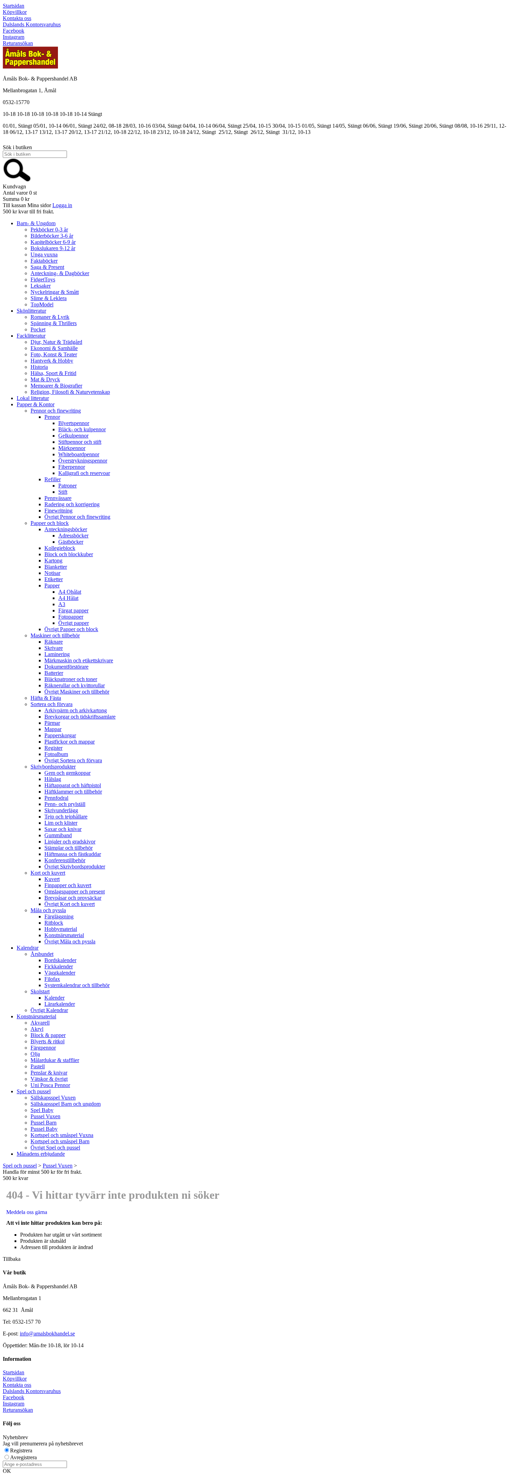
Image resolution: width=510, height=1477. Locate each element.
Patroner (67, 486)
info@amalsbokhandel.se (47, 1333)
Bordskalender (60, 960)
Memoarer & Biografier (56, 386)
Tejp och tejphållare (65, 817)
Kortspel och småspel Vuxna (62, 1135)
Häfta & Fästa (46, 698)
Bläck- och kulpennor (82, 429)
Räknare (53, 642)
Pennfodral (56, 798)
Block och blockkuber (68, 554)
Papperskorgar (60, 735)
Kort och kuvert (48, 873)
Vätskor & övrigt (49, 1079)
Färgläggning (59, 916)
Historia (39, 367)
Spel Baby (42, 1110)
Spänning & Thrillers (54, 323)
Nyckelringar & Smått (55, 292)
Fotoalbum (56, 754)
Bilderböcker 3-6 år (52, 236)
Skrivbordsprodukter (53, 767)
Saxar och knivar (63, 829)
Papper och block (50, 523)
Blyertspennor (73, 423)
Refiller (52, 479)
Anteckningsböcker (65, 529)
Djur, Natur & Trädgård (56, 342)
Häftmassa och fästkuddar (72, 854)
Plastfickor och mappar (69, 742)
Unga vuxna (44, 254)
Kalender (54, 998)
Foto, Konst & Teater (54, 354)
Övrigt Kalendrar (49, 1010)
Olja (35, 1054)
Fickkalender (58, 966)
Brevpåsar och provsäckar (72, 898)
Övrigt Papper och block (71, 629)
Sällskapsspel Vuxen (53, 1098)
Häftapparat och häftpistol (72, 785)
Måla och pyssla (48, 910)
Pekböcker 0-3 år (49, 229)
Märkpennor (71, 448)
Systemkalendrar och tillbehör (77, 985)
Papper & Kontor (35, 404)
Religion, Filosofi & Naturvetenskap (70, 392)
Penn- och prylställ (64, 804)
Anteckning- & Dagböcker (60, 273)
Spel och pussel (34, 1091)
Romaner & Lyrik (50, 317)
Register (53, 748)
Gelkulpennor (73, 436)
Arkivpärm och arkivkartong (75, 710)
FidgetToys (43, 279)
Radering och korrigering (72, 504)
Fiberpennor (71, 467)
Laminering (57, 654)
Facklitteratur (31, 336)
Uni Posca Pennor (50, 1085)
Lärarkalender (59, 1004)
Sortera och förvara (52, 704)
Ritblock (53, 923)
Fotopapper (70, 617)
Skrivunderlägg (61, 810)
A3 (61, 604)
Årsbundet (42, 954)
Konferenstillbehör (64, 860)
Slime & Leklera (49, 298)
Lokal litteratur (33, 398)
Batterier (53, 673)
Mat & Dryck (45, 379)
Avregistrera (23, 1457)
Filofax (52, 979)
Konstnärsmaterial (64, 935)
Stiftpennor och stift (79, 442)
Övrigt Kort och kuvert (69, 904)
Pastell (38, 1066)
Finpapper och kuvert (67, 885)
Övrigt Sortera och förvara (73, 760)
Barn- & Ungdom (36, 223)
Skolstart (40, 991)
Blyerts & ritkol (48, 1041)
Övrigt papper (73, 623)
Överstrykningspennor (82, 461)
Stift (62, 492)
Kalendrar (28, 948)
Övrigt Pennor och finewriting (77, 517)
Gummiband (58, 835)
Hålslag (52, 779)
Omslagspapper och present (74, 891)
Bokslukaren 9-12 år (53, 248)
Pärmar (52, 723)
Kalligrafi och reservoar (84, 473)
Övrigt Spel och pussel (55, 1148)
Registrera (21, 1450)
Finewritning (58, 510)
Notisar (52, 573)
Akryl (37, 1029)
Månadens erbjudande (41, 1154)
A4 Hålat (68, 598)
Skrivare (53, 648)
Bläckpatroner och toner (70, 679)
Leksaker (41, 286)
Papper (52, 585)
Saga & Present (47, 267)
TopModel (42, 304)
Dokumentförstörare (66, 667)
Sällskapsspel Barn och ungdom (66, 1104)
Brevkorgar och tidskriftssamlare (80, 717)
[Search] (17, 180)
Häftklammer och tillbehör (73, 792)
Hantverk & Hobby (52, 361)
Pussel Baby (44, 1129)
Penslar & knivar (49, 1073)
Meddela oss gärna (26, 1212)
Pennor (52, 417)
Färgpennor (43, 1048)
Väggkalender (59, 973)
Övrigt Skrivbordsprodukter (74, 866)
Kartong (53, 560)
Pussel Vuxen (45, 1116)
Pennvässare (57, 498)
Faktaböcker (44, 261)
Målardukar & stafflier (55, 1060)
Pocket (38, 329)
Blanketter (55, 567)
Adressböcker (73, 535)
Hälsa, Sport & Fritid (53, 373)
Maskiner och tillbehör (55, 635)
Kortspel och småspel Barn (60, 1141)
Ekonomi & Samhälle (54, 348)
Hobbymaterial (60, 929)
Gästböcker (70, 542)
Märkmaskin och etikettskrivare (78, 660)
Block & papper (48, 1035)
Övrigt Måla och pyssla (69, 941)
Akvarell (40, 1023)
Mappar (52, 729)
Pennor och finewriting (56, 411)
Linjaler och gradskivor (69, 841)
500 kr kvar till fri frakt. (28, 211)
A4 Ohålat (69, 592)
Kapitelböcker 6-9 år (53, 242)
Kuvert (52, 879)
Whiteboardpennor (78, 454)
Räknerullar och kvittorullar (74, 685)
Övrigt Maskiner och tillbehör (76, 692)
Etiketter (53, 579)
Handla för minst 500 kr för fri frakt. (42, 1175)
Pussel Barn (44, 1123)
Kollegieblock (59, 548)
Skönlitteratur (31, 311)
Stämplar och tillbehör (68, 848)
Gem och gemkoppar (67, 773)
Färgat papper (73, 610)
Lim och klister (60, 823)
